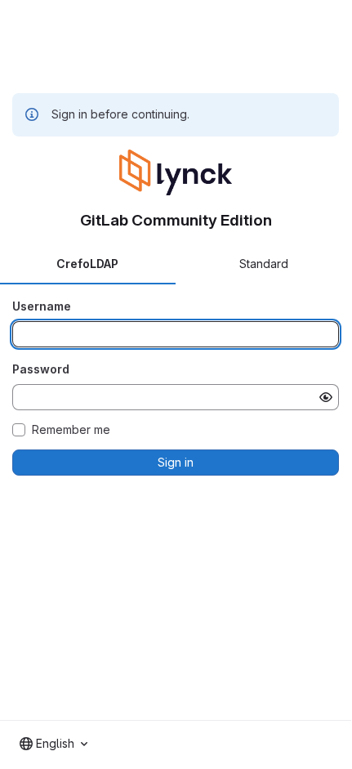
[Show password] (326, 397)
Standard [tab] (263, 263)
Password (40, 369)
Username (41, 306)
